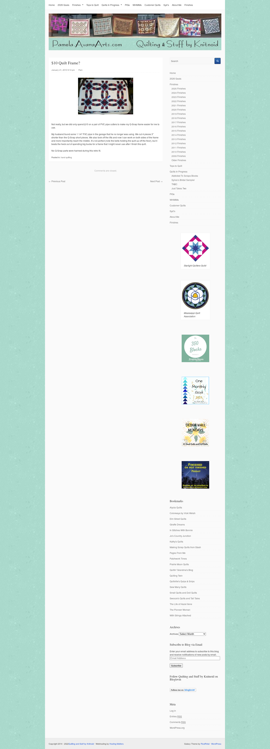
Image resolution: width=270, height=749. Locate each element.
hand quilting (66, 157)
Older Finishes (179, 160)
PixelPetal (205, 743)
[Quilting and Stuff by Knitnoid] (135, 49)
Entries (176, 716)
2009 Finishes (179, 155)
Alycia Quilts (176, 507)
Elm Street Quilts (178, 518)
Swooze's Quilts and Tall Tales (185, 598)
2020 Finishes (179, 109)
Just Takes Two (179, 188)
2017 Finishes (179, 122)
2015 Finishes (179, 130)
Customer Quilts (153, 4)
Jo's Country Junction (180, 535)
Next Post (156, 181)
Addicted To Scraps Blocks (185, 175)
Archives (174, 633)
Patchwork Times (178, 558)
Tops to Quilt (92, 4)
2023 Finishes (179, 96)
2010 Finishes (179, 151)
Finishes (76, 4)
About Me (176, 4)
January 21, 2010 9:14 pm (63, 69)
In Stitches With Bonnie (181, 530)
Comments (178, 722)
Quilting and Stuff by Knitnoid (81, 743)
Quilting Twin (176, 575)
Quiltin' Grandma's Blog (181, 569)
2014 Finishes (179, 134)
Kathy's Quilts (176, 541)
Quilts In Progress (110, 4)
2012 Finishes (179, 143)
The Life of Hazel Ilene (181, 604)
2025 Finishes (179, 88)
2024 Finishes (179, 92)
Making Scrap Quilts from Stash (185, 547)
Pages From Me (178, 552)
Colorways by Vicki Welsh (182, 513)
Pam (80, 69)
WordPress (216, 743)
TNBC (174, 184)
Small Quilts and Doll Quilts (183, 592)
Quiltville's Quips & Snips (182, 581)
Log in (173, 710)
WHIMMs (137, 4)
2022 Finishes (179, 101)
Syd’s (166, 4)
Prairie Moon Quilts (179, 564)
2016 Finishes (179, 126)
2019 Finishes (179, 113)
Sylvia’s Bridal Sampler (183, 179)
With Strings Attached (180, 615)
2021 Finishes (179, 105)
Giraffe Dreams (177, 524)
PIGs (127, 4)
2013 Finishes (179, 139)
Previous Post (57, 181)
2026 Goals (63, 4)
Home (52, 4)
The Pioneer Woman (180, 609)
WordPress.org (177, 727)
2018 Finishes (179, 117)
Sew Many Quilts (178, 586)
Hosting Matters (116, 743)
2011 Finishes (179, 147)
